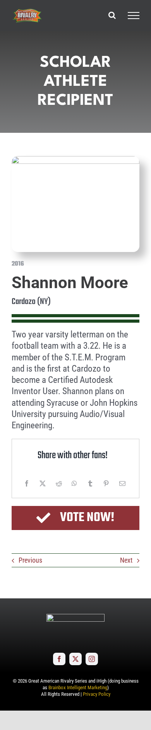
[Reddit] (59, 483)
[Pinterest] (106, 483)
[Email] (122, 483)
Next (126, 560)
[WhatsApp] (74, 483)
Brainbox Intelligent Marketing (77, 687)
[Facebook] (27, 483)
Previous (30, 560)
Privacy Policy (96, 694)
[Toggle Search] (112, 15)
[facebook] (59, 659)
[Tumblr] (90, 483)
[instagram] (92, 659)
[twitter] (75, 659)
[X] (43, 483)
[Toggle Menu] (134, 15)
